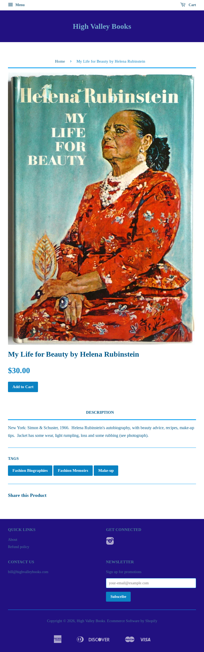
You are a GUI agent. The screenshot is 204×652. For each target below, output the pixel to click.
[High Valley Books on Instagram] (110, 543)
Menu (19, 5)
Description (100, 412)
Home (60, 61)
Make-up (106, 470)
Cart (192, 5)
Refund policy (18, 547)
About (12, 540)
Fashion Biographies (30, 470)
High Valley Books (102, 26)
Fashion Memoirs (73, 470)
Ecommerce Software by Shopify (132, 621)
